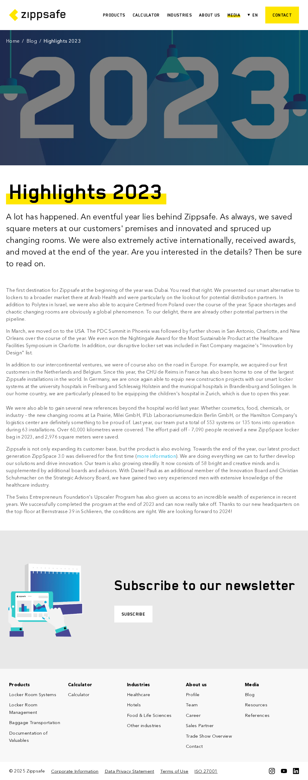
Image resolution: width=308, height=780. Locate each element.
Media (234, 15)
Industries (179, 15)
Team (192, 705)
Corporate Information (75, 771)
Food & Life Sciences (149, 715)
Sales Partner (200, 725)
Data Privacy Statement (129, 771)
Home (13, 41)
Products (114, 15)
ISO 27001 (205, 771)
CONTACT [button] (282, 15)
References (257, 715)
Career (193, 715)
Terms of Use (174, 771)
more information (156, 456)
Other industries (144, 725)
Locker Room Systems (32, 694)
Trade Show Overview (209, 736)
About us (196, 684)
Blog (31, 41)
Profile (192, 694)
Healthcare (138, 694)
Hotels (134, 705)
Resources (256, 705)
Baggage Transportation (34, 722)
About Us (209, 15)
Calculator (146, 15)
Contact (194, 746)
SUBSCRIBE (133, 614)
